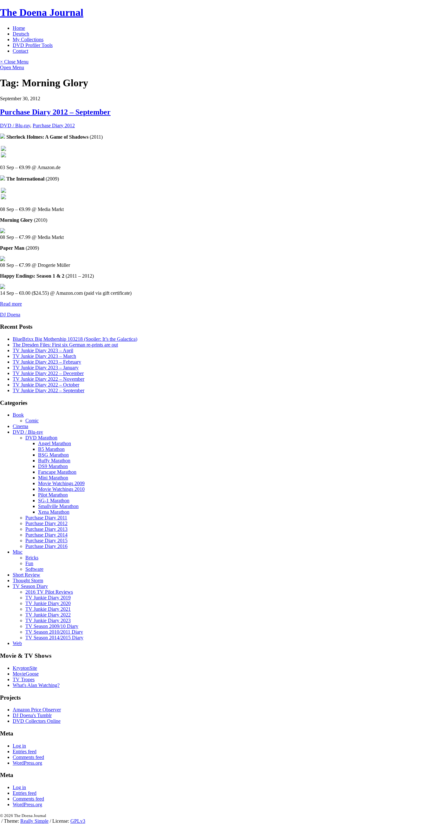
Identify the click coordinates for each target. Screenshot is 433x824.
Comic (32, 420)
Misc (18, 552)
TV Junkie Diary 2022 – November (48, 379)
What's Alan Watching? (36, 685)
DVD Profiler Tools (33, 45)
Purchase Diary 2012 (54, 125)
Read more (11, 304)
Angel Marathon (54, 443)
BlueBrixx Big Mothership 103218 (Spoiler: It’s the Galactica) (75, 339)
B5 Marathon (51, 449)
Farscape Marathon (57, 472)
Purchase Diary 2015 (46, 540)
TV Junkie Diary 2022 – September (48, 390)
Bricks (31, 557)
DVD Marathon (41, 437)
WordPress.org (27, 763)
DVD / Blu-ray (15, 125)
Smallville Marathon (58, 506)
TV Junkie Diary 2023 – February (47, 362)
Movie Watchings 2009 (61, 483)
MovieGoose (26, 673)
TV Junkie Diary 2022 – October (46, 384)
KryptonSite (25, 668)
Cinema (20, 426)
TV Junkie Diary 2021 (48, 609)
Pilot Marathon (53, 495)
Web (17, 643)
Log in (19, 745)
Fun (29, 563)
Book (18, 415)
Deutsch (21, 33)
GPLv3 (77, 821)
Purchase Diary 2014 (46, 534)
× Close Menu (14, 61)
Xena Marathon (53, 512)
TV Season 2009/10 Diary (51, 626)
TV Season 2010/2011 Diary (54, 632)
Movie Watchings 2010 (61, 489)
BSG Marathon (53, 455)
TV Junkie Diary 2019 (48, 597)
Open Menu (12, 67)
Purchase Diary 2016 (46, 546)
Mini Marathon (53, 477)
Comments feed (28, 757)
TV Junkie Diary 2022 (48, 614)
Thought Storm (28, 580)
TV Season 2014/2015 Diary (54, 637)
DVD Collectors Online (37, 721)
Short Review (26, 574)
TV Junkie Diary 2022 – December (48, 373)
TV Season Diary (30, 586)
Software (34, 569)
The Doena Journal (41, 12)
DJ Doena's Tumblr (32, 715)
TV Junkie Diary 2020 (48, 603)
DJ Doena (10, 314)
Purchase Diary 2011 (46, 517)
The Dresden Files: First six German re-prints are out (65, 344)
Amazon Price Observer (37, 709)
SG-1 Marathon (53, 500)
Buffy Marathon (54, 460)
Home (19, 28)
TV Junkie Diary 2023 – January (46, 367)
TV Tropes (24, 679)
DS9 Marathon (53, 466)
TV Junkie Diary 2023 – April (43, 350)
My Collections (28, 39)
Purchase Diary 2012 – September (55, 112)
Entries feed (24, 751)
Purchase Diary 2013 (46, 529)
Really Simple (34, 821)
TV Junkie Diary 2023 (48, 620)
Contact (20, 51)
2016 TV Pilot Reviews (49, 592)
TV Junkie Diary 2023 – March (44, 356)
